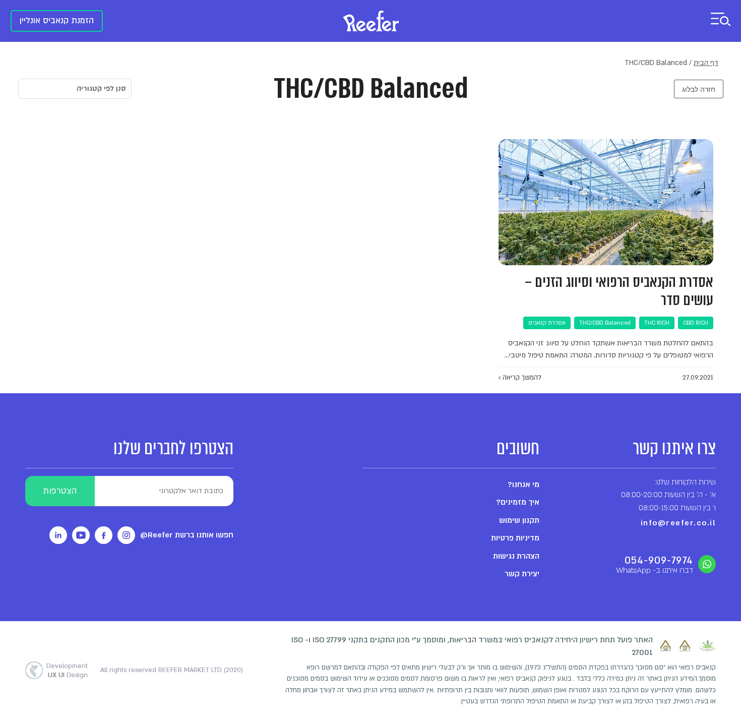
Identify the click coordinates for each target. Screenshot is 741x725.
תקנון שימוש (519, 520)
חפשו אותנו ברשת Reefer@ (186, 535)
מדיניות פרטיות (515, 538)
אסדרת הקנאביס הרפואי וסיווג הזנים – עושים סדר (619, 291)
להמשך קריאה (521, 377)
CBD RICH (695, 323)
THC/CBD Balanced (605, 323)
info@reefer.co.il (678, 523)
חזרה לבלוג (698, 89)
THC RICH (656, 323)
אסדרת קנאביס (547, 323)
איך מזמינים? (517, 502)
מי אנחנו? (523, 484)
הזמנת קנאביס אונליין (57, 20)
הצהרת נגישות (516, 556)
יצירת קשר (522, 574)
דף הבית (706, 63)
